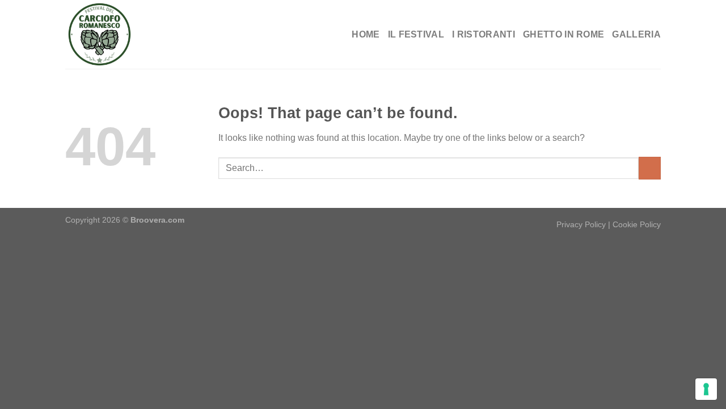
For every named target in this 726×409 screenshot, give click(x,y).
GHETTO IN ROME (563, 34)
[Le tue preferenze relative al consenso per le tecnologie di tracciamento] (706, 389)
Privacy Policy (581, 224)
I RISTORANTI (483, 34)
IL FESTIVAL (416, 34)
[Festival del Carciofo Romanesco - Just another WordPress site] (122, 34)
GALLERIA (636, 34)
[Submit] (650, 168)
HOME (365, 34)
